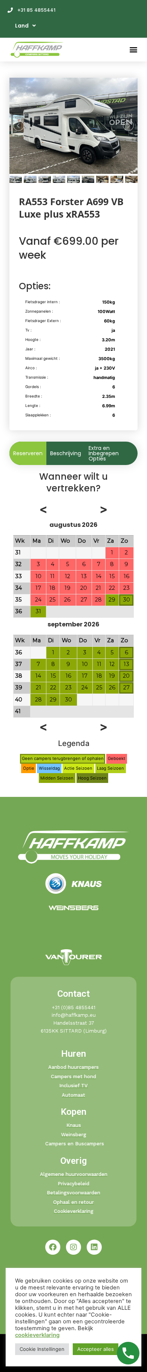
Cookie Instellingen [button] (42, 1349)
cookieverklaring (37, 1335)
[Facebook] (52, 1247)
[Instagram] (73, 1247)
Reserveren (28, 453)
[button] (133, 49)
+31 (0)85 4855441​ (73, 1007)
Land (22, 25)
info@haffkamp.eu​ (74, 1015)
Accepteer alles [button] (95, 1349)
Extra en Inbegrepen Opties (104, 453)
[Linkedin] (94, 1247)
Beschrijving (65, 453)
